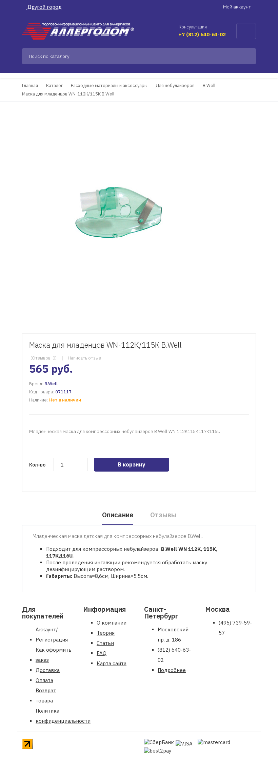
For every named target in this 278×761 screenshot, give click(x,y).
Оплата (44, 680)
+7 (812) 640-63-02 (202, 34)
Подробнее (172, 670)
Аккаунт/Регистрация (52, 634)
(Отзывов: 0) (44, 358)
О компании (111, 622)
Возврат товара (46, 695)
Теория (106, 633)
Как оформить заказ (54, 655)
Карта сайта (111, 663)
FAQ (101, 653)
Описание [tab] (117, 514)
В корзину (131, 464)
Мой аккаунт (237, 7)
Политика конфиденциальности (63, 716)
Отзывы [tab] (163, 514)
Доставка (48, 670)
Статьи (105, 643)
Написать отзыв (84, 358)
